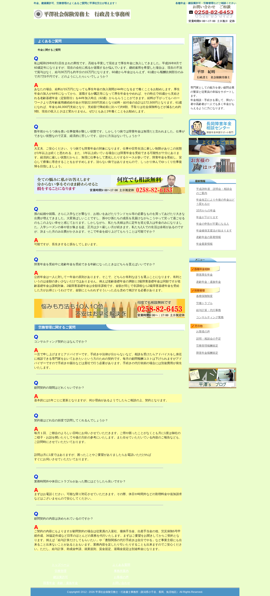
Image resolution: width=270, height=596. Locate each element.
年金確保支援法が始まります (214, 230)
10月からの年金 (206, 210)
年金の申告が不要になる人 (212, 223)
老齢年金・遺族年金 (208, 281)
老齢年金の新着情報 (208, 237)
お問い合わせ (221, 28)
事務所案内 (192, 28)
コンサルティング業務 (210, 317)
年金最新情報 (204, 243)
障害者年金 (135, 28)
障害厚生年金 (204, 274)
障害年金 (49, 583)
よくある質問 (164, 28)
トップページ (48, 28)
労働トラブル (204, 303)
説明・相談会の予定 (208, 338)
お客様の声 (203, 331)
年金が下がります (207, 217)
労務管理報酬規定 (207, 345)
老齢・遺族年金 (67, 583)
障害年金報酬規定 (207, 352)
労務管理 (77, 28)
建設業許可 (106, 28)
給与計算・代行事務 (208, 310)
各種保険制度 (204, 296)
